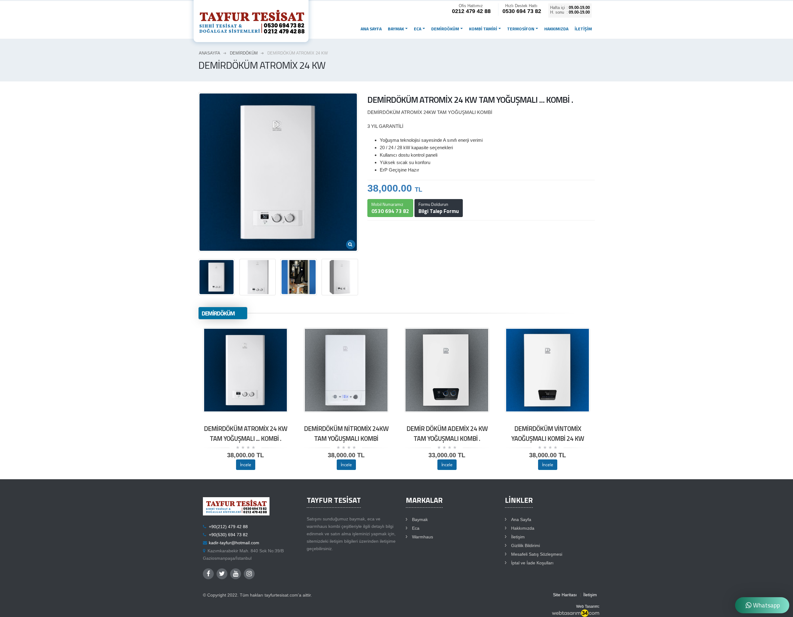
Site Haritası (565, 595)
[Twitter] (222, 573)
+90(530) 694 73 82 (228, 534)
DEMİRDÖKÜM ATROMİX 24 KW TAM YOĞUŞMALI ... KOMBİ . (245, 433)
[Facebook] (208, 573)
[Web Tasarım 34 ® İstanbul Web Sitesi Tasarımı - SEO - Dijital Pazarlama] (575, 613)
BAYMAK (396, 28)
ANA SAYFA (371, 28)
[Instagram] (249, 573)
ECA (417, 28)
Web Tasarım (587, 606)
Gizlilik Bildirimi (525, 545)
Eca (415, 528)
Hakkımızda (556, 28)
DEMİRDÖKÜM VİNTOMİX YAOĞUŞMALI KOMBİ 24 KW (547, 433)
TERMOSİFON (520, 28)
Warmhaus (422, 537)
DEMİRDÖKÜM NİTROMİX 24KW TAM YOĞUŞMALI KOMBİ (346, 433)
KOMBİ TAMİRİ (483, 28)
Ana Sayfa (521, 519)
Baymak (420, 519)
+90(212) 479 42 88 (228, 526)
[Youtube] (235, 573)
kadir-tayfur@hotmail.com (234, 543)
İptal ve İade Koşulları (532, 563)
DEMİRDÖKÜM (445, 28)
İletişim (583, 28)
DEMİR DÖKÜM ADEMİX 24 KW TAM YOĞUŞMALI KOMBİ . (447, 433)
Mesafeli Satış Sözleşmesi (536, 554)
